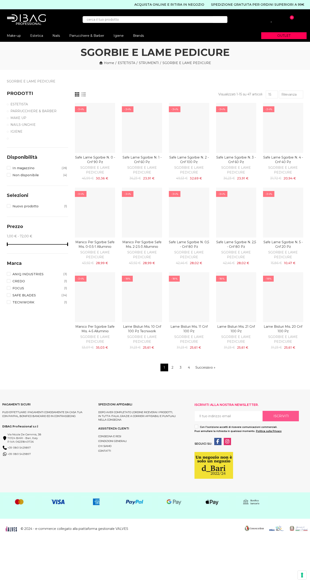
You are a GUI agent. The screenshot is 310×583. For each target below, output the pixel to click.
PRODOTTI (20, 93)
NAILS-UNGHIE (23, 125)
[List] (83, 94)
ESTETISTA (19, 104)
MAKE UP (18, 118)
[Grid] (77, 94)
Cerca (220, 19)
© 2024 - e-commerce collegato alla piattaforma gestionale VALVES (74, 529)
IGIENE (16, 131)
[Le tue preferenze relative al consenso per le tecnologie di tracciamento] (302, 575)
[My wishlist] (272, 19)
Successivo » (205, 367)
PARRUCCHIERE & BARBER (33, 111)
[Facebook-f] (217, 441)
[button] (284, 35)
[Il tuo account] (252, 19)
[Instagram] (227, 441)
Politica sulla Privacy (269, 431)
